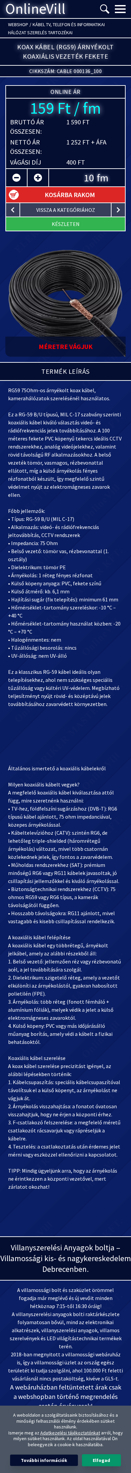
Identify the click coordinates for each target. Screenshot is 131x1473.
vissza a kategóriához (65, 210)
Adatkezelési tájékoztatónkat (70, 1433)
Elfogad (101, 1460)
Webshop (18, 24)
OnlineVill (35, 9)
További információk (44, 1460)
